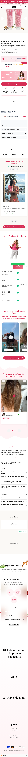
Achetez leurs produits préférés (14, 358)
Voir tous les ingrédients (14, 624)
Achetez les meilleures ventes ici (14, 227)
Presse (14, 682)
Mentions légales (14, 714)
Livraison (14, 707)
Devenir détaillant (14, 686)
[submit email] (25, 668)
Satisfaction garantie (14, 712)
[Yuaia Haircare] (14, 7)
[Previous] (8, 430)
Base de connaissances (14, 716)
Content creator (14, 688)
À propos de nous (14, 701)
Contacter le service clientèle (7, 457)
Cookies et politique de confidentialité (14, 709)
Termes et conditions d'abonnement (14, 711)
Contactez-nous (14, 680)
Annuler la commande (14, 692)
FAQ (14, 684)
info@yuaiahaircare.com (14, 735)
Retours (14, 703)
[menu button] (4, 6)
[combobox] (14, 755)
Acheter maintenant (9, 350)
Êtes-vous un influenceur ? (14, 690)
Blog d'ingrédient (14, 718)
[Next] (19, 430)
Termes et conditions (14, 705)
